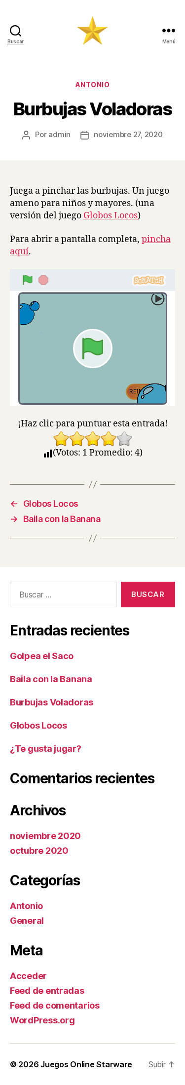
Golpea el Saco (42, 656)
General (27, 920)
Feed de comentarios (55, 1005)
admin (59, 134)
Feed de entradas (47, 990)
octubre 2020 (39, 850)
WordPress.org (42, 1020)
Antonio (92, 84)
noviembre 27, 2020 (128, 134)
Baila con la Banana (51, 679)
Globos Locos (110, 215)
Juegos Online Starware (86, 1064)
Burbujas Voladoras (51, 702)
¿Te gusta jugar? (45, 748)
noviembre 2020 (45, 836)
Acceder (28, 976)
